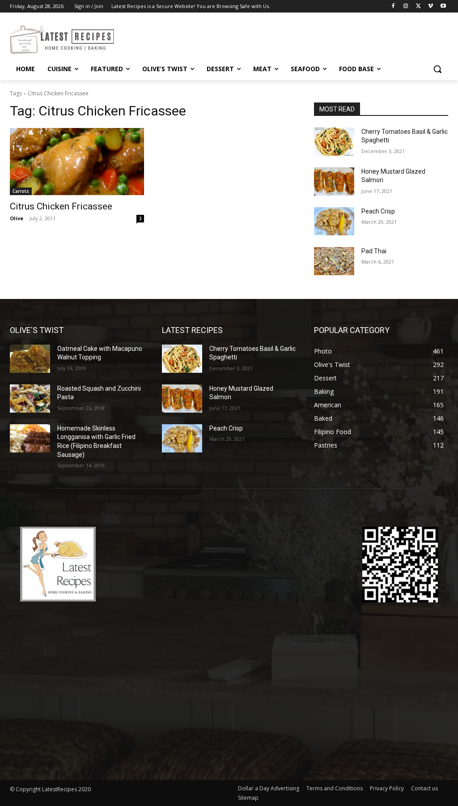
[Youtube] (443, 6)
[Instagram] (406, 6)
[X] (418, 6)
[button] (437, 69)
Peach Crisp (378, 211)
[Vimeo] (430, 6)
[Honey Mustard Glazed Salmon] (334, 181)
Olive (16, 218)
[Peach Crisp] (334, 221)
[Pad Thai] (334, 261)
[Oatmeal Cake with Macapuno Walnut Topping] (30, 359)
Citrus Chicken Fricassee (61, 206)
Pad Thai (373, 251)
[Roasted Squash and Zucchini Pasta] (30, 398)
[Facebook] (393, 6)
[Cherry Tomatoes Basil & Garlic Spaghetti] (334, 142)
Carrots (21, 191)
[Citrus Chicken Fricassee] (77, 161)
